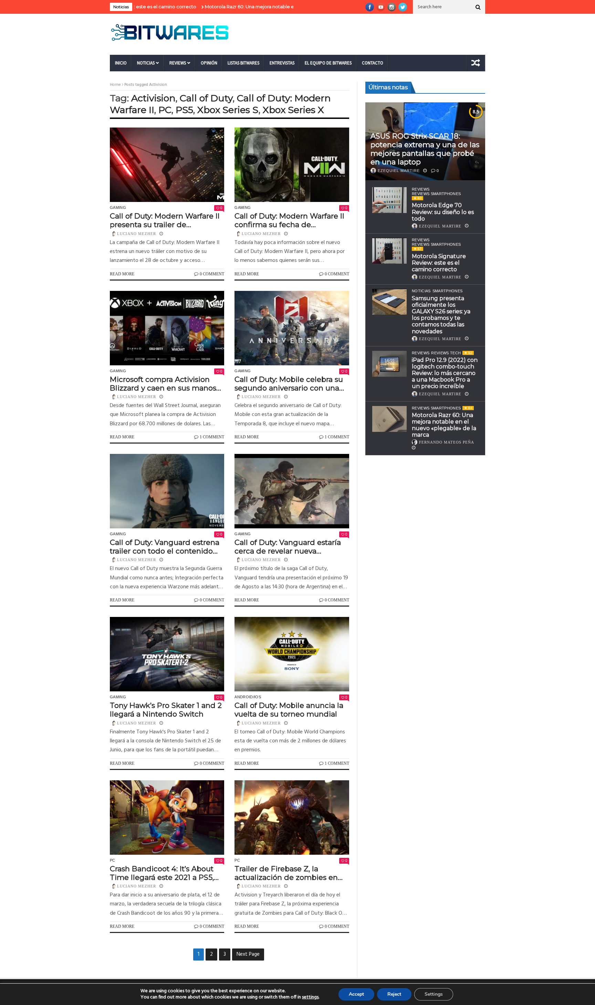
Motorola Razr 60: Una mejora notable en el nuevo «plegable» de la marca (258, 6)
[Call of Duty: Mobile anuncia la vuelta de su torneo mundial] (291, 654)
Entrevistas (282, 63)
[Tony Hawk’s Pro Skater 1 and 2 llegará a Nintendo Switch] (167, 654)
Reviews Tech (446, 353)
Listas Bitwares (243, 63)
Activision (153, 98)
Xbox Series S (228, 109)
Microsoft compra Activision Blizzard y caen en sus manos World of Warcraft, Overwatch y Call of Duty (166, 383)
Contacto (372, 63)
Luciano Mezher (136, 234)
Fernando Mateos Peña (446, 442)
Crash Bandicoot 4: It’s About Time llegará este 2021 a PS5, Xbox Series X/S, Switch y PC (162, 873)
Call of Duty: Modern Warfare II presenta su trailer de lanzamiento (165, 220)
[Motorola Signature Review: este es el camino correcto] (389, 251)
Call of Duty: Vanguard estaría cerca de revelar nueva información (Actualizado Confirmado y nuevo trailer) (287, 546)
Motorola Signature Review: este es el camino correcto (439, 263)
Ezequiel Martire (399, 171)
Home (115, 84)
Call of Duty (206, 98)
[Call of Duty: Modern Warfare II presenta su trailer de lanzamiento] (167, 165)
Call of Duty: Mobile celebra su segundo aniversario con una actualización (288, 383)
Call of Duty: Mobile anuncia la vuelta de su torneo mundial (288, 709)
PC (164, 109)
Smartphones (447, 291)
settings (310, 997)
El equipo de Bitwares (328, 63)
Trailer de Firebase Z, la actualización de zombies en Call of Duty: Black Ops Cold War (286, 873)
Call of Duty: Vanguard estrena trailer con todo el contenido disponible (164, 546)
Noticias (146, 63)
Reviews (177, 63)
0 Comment (212, 274)
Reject (394, 994)
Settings (434, 994)
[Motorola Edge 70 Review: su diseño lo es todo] (389, 200)
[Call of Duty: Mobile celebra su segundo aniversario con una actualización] (291, 328)
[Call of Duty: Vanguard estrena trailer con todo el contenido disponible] (167, 491)
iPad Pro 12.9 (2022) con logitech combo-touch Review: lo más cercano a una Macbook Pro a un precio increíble (445, 373)
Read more (122, 274)
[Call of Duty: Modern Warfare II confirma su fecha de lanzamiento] (291, 165)
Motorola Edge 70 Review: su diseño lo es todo (443, 212)
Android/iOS (247, 697)
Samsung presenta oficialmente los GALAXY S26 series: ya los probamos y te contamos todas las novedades (441, 315)
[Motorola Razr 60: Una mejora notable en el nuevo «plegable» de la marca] (389, 419)
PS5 (184, 109)
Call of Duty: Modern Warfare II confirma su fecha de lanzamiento (289, 220)
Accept (356, 994)
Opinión (209, 63)
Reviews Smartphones (436, 194)
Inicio (121, 63)
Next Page (248, 954)
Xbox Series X (293, 109)
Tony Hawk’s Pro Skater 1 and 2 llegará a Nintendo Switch (166, 709)
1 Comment (212, 437)
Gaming (118, 207)
